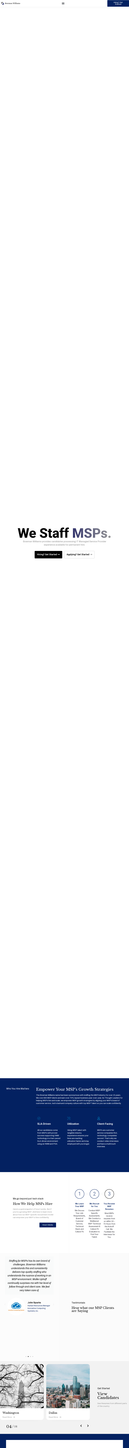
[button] (63, 3)
